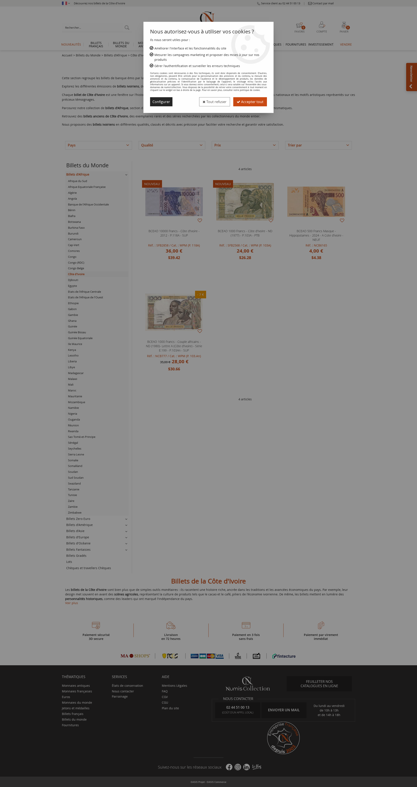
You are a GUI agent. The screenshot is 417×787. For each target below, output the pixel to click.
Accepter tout (251, 101)
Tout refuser (216, 101)
